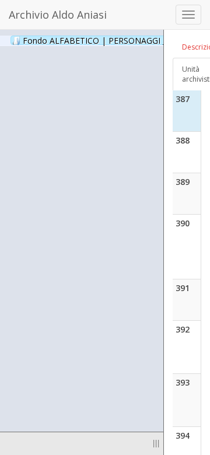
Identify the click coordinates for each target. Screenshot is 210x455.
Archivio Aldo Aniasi (58, 15)
